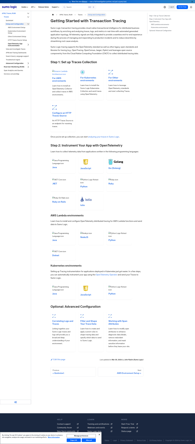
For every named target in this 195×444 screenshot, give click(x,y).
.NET (54, 183)
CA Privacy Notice (155, 440)
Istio (82, 205)
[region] (51, 438)
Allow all (89, 440)
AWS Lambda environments (160, 24)
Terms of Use (141, 440)
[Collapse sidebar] (15, 402)
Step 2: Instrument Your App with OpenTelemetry (160, 20)
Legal (115, 440)
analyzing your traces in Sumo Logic (103, 137)
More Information (54, 437)
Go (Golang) (114, 168)
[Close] (192, 1)
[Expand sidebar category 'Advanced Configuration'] (28, 63)
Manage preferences (81, 436)
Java (54, 167)
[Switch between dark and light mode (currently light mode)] (191, 7)
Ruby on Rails (59, 202)
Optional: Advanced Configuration (160, 30)
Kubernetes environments (159, 27)
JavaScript (85, 168)
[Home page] (53, 15)
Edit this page (59, 359)
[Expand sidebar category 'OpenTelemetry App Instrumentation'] (28, 44)
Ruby (111, 183)
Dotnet (55, 255)
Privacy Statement (126, 440)
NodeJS (84, 237)
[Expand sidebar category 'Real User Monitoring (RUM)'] (28, 66)
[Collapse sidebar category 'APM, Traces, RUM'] (28, 13)
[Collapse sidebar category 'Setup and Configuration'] (28, 24)
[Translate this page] (164, 7)
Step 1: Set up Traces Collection (159, 16)
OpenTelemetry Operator (106, 274)
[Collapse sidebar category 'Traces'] (28, 16)
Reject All (73, 440)
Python (83, 186)
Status (107, 440)
